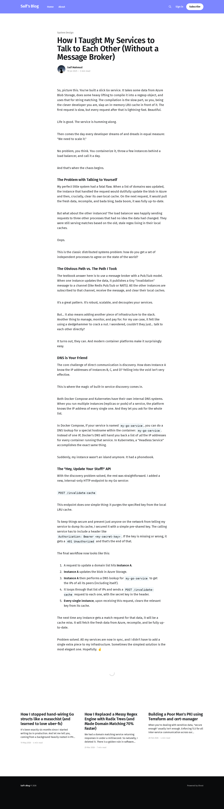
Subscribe (194, 6)
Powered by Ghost (195, 785)
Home (50, 6)
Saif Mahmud (74, 67)
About (62, 6)
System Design (65, 32)
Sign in (179, 6)
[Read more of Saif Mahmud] (61, 69)
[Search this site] (170, 6)
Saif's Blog (30, 6)
